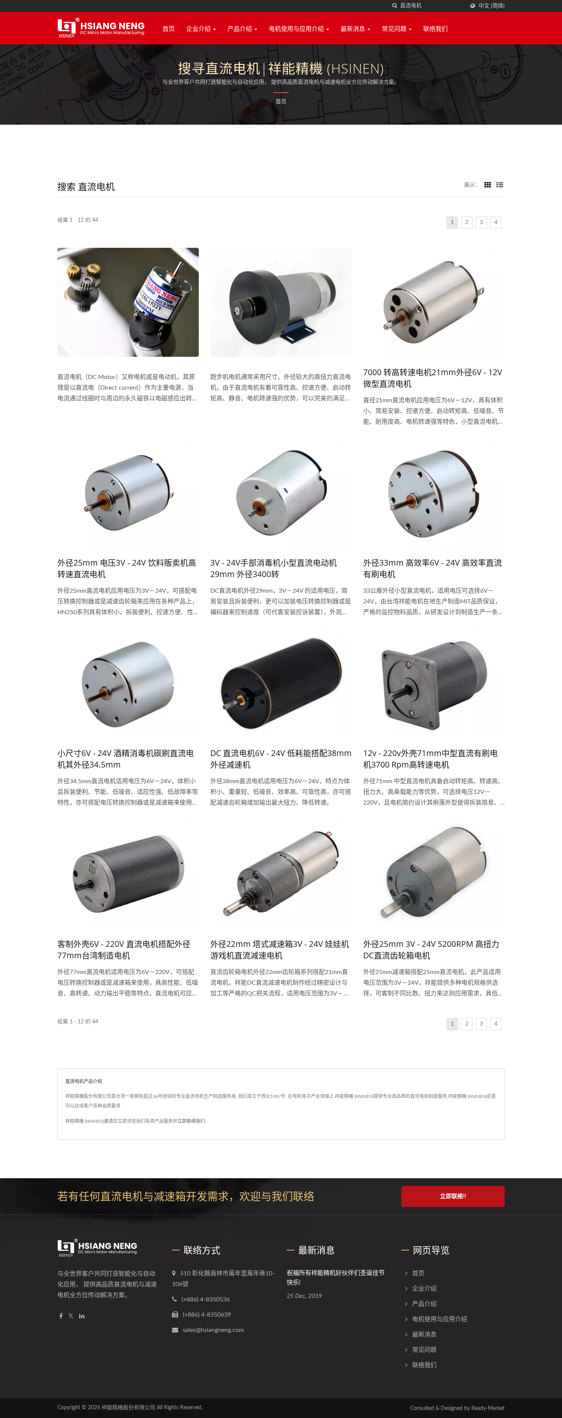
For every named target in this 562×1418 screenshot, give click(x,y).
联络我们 (435, 28)
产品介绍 (240, 28)
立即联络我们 (191, 1121)
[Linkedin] (81, 1316)
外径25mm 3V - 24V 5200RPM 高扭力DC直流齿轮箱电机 (431, 949)
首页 (168, 28)
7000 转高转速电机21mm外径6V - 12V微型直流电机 (432, 378)
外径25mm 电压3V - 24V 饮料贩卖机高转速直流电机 (126, 568)
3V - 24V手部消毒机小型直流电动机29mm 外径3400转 (273, 568)
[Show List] (500, 185)
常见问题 (395, 28)
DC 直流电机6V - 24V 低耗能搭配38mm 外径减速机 (281, 759)
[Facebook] (61, 1316)
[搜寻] (394, 6)
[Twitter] (71, 1316)
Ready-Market (488, 1408)
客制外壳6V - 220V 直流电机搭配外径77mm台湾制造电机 (123, 949)
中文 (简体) (492, 6)
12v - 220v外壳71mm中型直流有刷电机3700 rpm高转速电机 (430, 759)
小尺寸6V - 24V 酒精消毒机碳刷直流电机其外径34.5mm (125, 759)
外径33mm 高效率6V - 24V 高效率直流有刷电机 (432, 568)
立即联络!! (453, 1196)
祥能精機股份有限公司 (128, 1407)
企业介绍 (199, 28)
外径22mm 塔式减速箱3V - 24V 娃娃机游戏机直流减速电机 (279, 949)
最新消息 (354, 28)
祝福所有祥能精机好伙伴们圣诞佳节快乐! (336, 1277)
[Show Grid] (488, 185)
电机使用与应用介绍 (297, 28)
